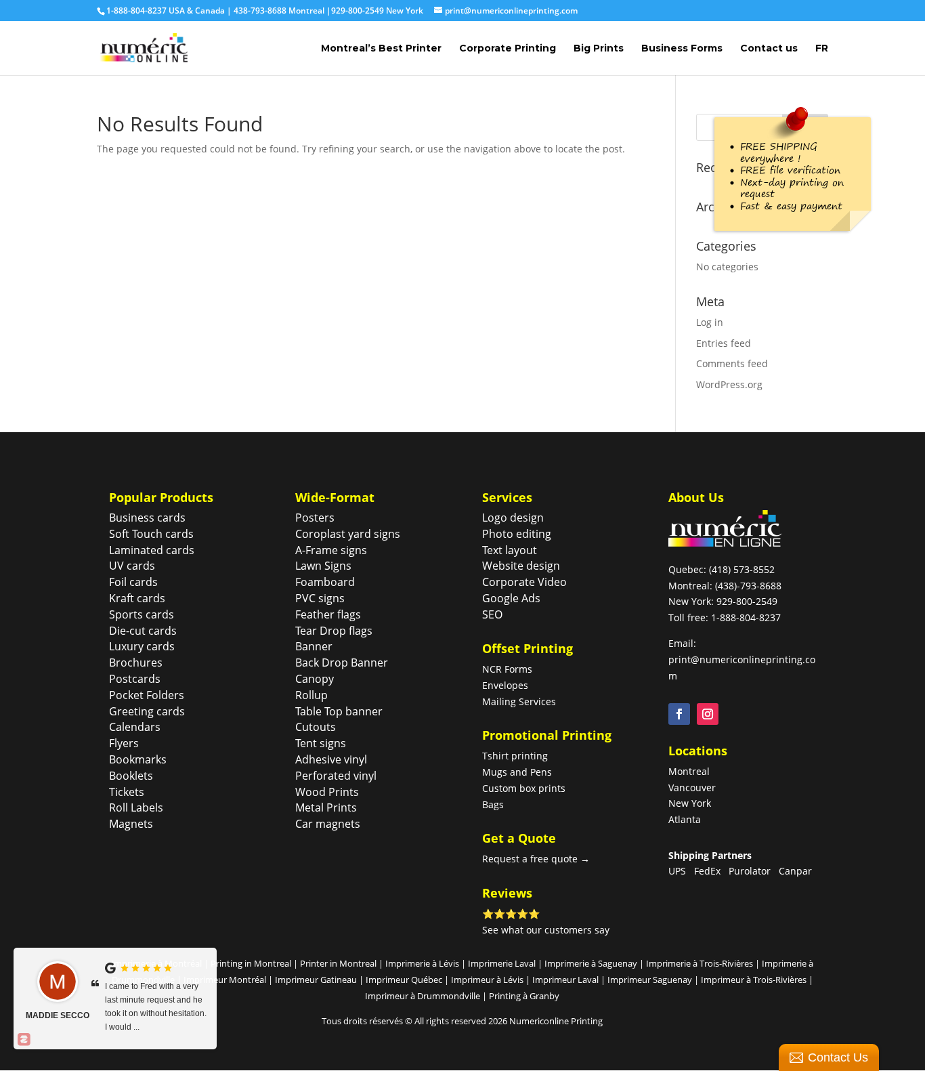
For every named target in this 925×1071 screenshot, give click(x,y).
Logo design (513, 517)
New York (689, 803)
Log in (709, 322)
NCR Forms (507, 669)
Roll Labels (136, 807)
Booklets (131, 775)
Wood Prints (327, 791)
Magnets (131, 823)
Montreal (689, 771)
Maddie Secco (57, 1015)
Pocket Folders (146, 695)
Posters (315, 517)
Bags (493, 804)
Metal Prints (326, 807)
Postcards (134, 678)
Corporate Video (524, 581)
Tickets (126, 791)
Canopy (314, 678)
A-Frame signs (331, 550)
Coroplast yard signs (347, 533)
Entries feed (723, 343)
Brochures (136, 662)
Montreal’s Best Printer (381, 48)
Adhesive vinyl (331, 759)
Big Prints (599, 48)
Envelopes (505, 685)
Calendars (134, 726)
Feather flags (328, 614)
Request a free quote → (536, 858)
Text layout (509, 550)
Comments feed (732, 363)
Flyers (124, 743)
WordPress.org (729, 384)
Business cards (147, 517)
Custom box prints (523, 788)
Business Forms (682, 48)
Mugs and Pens (517, 771)
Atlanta (684, 819)
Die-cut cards (143, 630)
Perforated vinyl (336, 775)
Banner (313, 646)
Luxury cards (142, 646)
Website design (521, 565)
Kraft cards (137, 598)
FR (821, 48)
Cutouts (315, 726)
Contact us (769, 48)
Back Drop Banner (341, 662)
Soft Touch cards (151, 533)
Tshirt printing (515, 755)
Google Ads (511, 598)
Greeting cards (147, 711)
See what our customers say (545, 929)
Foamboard (325, 581)
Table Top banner (339, 711)
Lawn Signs (323, 565)
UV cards (132, 565)
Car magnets (327, 823)
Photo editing (516, 533)
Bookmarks (138, 759)
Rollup (311, 695)
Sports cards (141, 614)
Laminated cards (151, 550)
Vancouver (692, 787)
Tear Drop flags (333, 630)
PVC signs (320, 598)
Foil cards (133, 581)
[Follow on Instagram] (707, 714)
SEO (492, 614)
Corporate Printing (507, 48)
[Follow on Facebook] (679, 714)
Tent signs (320, 743)
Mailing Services (519, 701)
